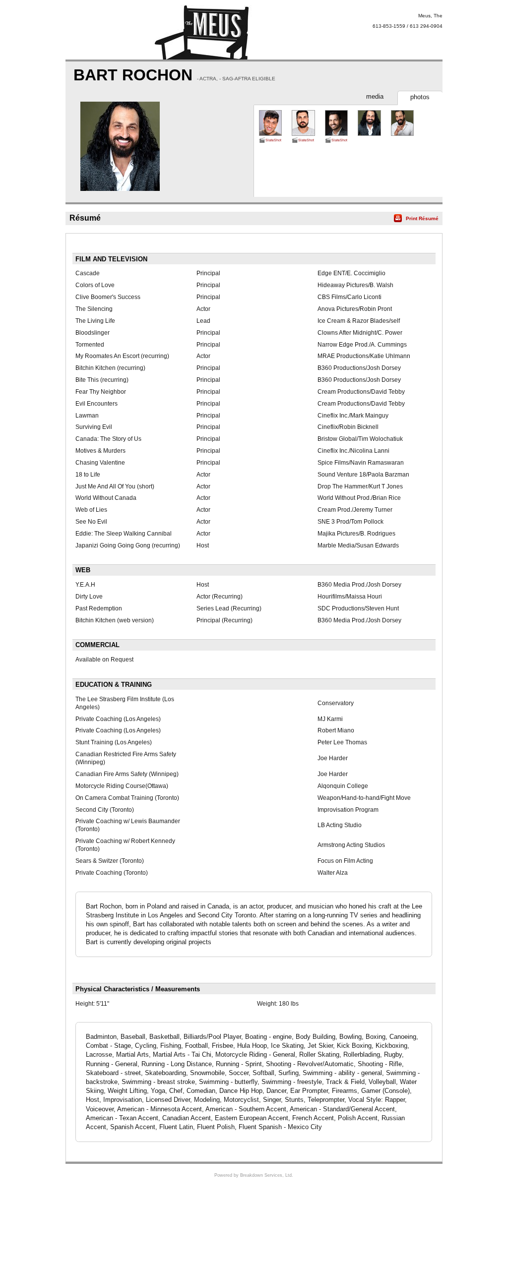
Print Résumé (422, 218)
